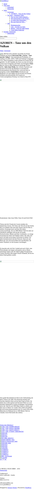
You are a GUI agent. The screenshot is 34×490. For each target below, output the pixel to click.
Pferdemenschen (15, 25)
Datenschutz (10, 33)
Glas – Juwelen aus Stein (18, 27)
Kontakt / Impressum (10, 32)
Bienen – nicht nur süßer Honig (20, 28)
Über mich (7, 5)
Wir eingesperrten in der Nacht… (20, 18)
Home (5, 4)
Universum (10, 12)
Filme (5, 10)
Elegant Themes (12, 487)
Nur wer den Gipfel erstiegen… (20, 17)
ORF (8, 23)
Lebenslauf (10, 7)
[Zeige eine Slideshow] (6, 425)
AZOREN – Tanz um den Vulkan (20, 13)
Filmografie (10, 9)
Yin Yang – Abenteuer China (15, 15)
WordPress (28, 487)
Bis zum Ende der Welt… (18, 22)
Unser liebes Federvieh (17, 30)
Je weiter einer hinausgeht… (19, 20)
